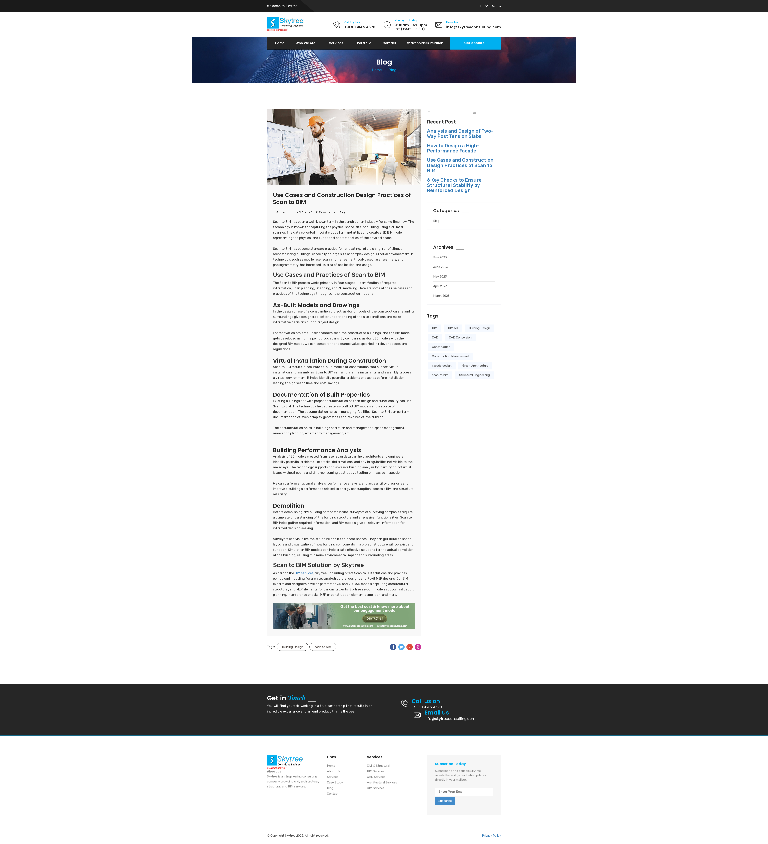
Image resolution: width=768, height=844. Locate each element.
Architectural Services (382, 782)
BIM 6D (453, 328)
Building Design (292, 647)
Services (336, 43)
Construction (441, 347)
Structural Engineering (474, 375)
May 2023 (440, 276)
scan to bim (323, 647)
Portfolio (364, 43)
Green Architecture (475, 365)
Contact (389, 43)
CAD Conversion (460, 337)
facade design (442, 365)
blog (342, 212)
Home (280, 43)
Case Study (335, 782)
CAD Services (376, 777)
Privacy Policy (491, 835)
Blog (436, 221)
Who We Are (305, 43)
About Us (333, 771)
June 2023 (440, 267)
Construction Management (450, 356)
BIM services (304, 573)
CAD (435, 337)
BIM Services (375, 771)
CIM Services (375, 788)
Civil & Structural (378, 765)
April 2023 (440, 286)
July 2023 (440, 257)
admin (281, 212)
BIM (434, 328)
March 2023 (441, 296)
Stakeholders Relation (425, 43)
